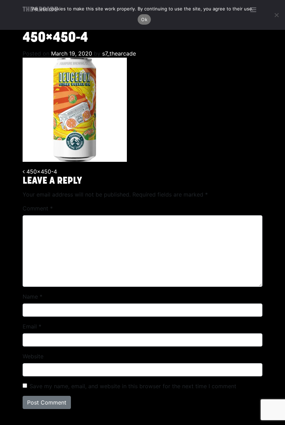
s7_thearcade (118, 53)
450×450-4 (41, 171)
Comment (38, 208)
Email (32, 326)
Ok (144, 19)
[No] (276, 14)
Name (32, 296)
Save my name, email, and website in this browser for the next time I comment (133, 386)
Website (33, 356)
